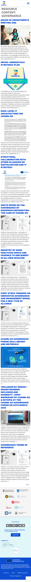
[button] (28, 3)
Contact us (6, 572)
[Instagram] (10, 525)
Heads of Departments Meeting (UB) (15, 21)
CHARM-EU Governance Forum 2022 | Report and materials (15, 341)
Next (28, 484)
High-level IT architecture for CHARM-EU (12, 113)
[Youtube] (20, 525)
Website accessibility (22, 572)
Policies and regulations (15, 575)
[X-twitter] (17, 525)
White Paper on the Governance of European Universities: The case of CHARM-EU (15, 209)
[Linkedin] (7, 525)
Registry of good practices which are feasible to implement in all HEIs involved (15, 254)
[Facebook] (13, 525)
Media (13, 572)
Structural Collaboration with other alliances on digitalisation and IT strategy (13, 162)
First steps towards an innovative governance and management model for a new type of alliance (15, 298)
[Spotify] (23, 525)
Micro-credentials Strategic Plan (13, 63)
